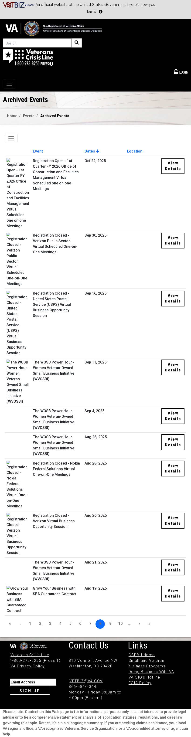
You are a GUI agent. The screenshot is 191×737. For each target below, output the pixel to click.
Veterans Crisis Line (29, 655)
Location (134, 151)
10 (120, 623)
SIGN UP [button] (30, 691)
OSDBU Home (142, 655)
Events (28, 116)
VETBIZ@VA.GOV (86, 681)
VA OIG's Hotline (144, 677)
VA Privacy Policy (27, 666)
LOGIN (183, 72)
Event (38, 151)
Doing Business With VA (151, 671)
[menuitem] (181, 71)
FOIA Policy (140, 683)
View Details (173, 166)
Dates (90, 151)
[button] (100, 11)
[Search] (77, 43)
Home (12, 116)
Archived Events (54, 116)
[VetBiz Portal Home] (19, 4)
